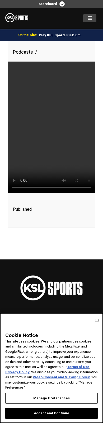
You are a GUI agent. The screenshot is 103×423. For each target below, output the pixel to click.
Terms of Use (78, 367)
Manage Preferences (51, 398)
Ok (97, 320)
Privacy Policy (17, 372)
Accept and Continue (51, 413)
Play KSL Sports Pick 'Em (60, 35)
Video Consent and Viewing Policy (61, 377)
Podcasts (23, 52)
